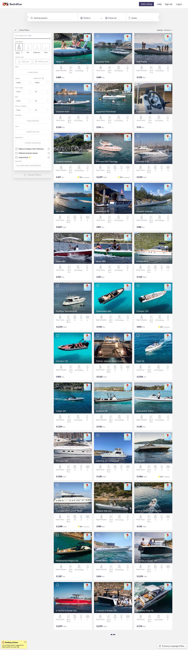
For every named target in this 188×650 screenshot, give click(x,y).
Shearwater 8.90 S (145, 411)
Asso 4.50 (140, 111)
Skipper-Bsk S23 (104, 510)
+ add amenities (32, 121)
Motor (18, 53)
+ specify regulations (32, 143)
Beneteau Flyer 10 (144, 610)
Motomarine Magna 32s (67, 560)
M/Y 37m (60, 211)
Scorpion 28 (101, 411)
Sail (28, 52)
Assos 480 (60, 261)
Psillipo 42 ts (142, 261)
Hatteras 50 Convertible (107, 461)
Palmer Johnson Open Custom (110, 361)
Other (46, 52)
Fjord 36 (140, 361)
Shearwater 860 (103, 311)
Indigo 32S (61, 411)
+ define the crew (32, 132)
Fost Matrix (141, 61)
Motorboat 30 (102, 211)
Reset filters (34, 174)
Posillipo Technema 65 (66, 311)
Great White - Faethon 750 (108, 560)
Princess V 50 (142, 161)
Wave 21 (60, 61)
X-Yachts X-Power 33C (146, 560)
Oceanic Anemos (64, 161)
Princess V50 (62, 461)
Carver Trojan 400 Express (148, 510)
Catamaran (36, 52)
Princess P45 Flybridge (107, 161)
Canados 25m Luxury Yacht (69, 510)
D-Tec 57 (140, 461)
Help (159, 4)
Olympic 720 (142, 311)
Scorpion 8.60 (102, 61)
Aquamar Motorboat (106, 111)
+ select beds (32, 72)
